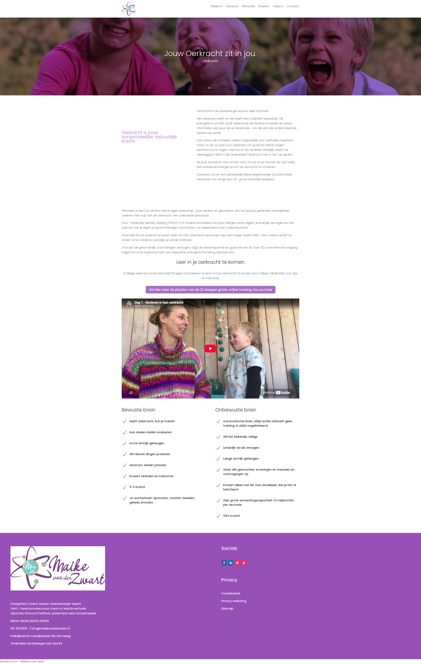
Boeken (264, 6)
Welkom (217, 6)
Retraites (248, 6)
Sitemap (227, 609)
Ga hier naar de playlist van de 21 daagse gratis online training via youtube (210, 289)
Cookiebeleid (230, 593)
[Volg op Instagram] (237, 562)
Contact (293, 6)
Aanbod (232, 6)
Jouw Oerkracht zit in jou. (210, 53)
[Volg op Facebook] (224, 562)
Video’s (278, 6)
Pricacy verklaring (233, 601)
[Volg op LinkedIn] (230, 562)
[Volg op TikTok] (244, 562)
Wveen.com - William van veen (22, 662)
